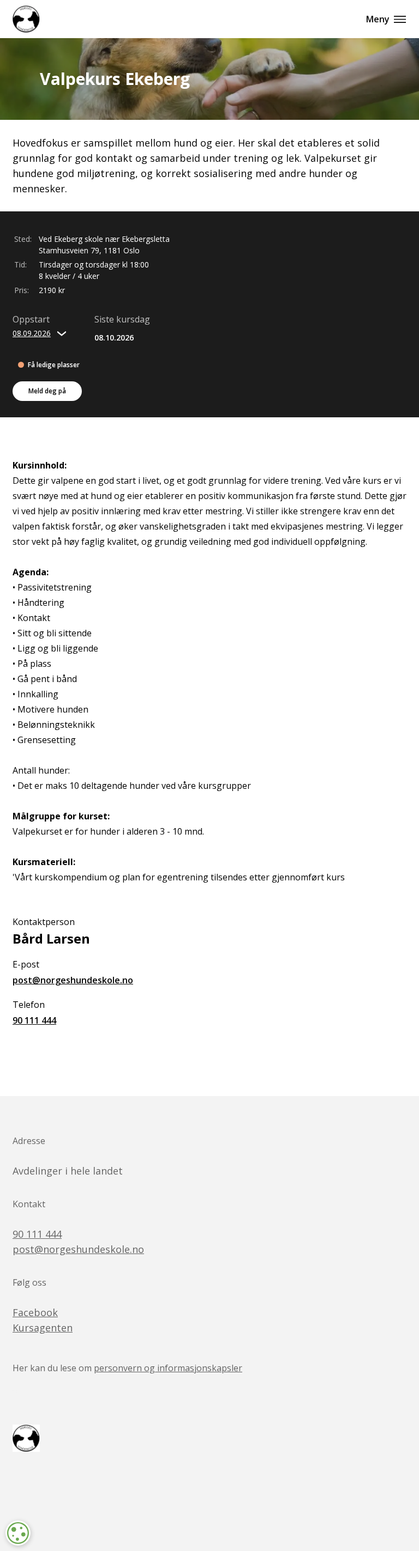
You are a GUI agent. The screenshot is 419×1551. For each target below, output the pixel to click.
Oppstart (31, 319)
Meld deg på (47, 391)
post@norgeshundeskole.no (73, 980)
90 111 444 (34, 1020)
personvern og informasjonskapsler (168, 1368)
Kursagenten (43, 1327)
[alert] (18, 1533)
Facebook (35, 1312)
